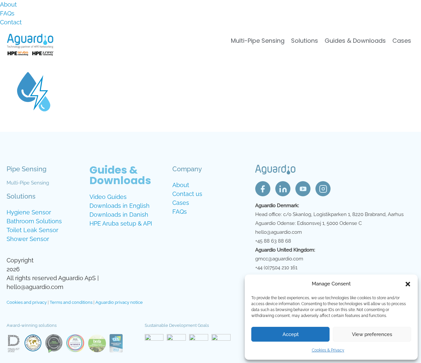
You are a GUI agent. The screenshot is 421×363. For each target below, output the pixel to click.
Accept (291, 334)
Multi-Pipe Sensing (258, 40)
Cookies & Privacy (328, 350)
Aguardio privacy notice (119, 302)
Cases (401, 40)
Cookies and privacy (27, 302)
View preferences (372, 334)
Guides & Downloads (355, 40)
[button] (408, 284)
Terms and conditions (71, 302)
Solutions (304, 40)
